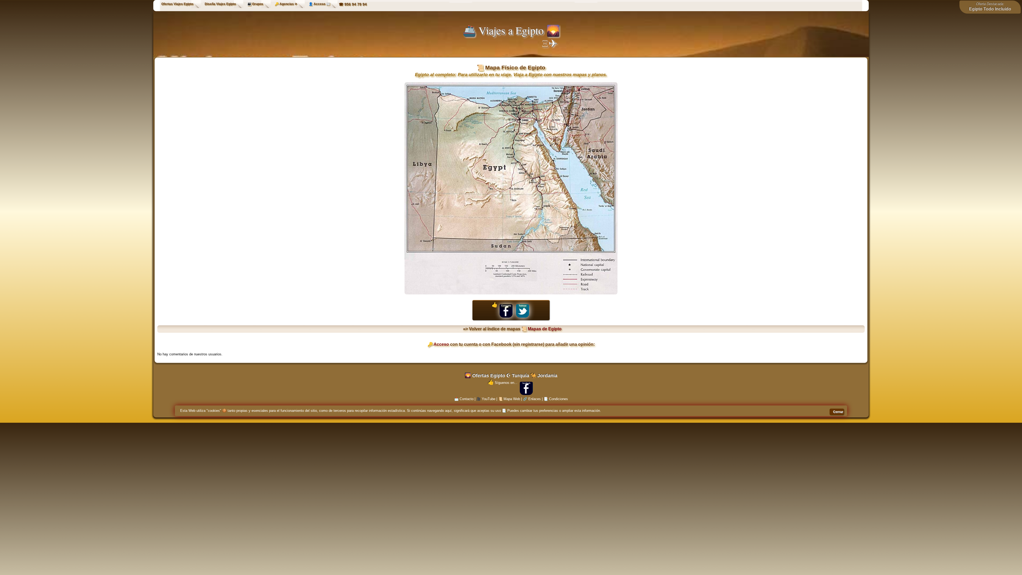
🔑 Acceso (438, 344)
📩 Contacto (463, 399)
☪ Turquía (517, 375)
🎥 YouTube (485, 399)
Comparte (506, 306)
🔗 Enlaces (532, 399)
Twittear (522, 306)
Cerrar (838, 412)
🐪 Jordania (543, 375)
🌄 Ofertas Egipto (485, 375)
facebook (526, 383)
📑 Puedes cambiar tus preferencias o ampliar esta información (551, 411)
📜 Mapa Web (509, 399)
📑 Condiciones (556, 399)
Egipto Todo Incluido (990, 9)
